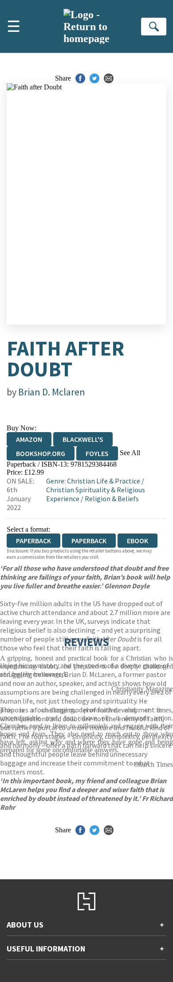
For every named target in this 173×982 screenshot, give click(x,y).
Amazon (29, 439)
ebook (137, 540)
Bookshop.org (40, 453)
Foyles (97, 453)
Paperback (88, 540)
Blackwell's (83, 439)
